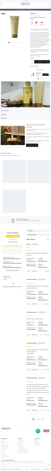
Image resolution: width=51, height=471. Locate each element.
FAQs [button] (2, 443)
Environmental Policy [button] (21, 446)
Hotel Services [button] (37, 440)
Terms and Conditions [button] (35, 469)
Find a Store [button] (3, 451)
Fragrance (3, 114)
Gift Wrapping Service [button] (5, 446)
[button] (1, 4)
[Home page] (25, 4)
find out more (30, 145)
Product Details (5, 110)
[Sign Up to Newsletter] (48, 464)
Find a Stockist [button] (3, 449)
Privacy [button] (27, 469)
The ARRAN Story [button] (21, 440)
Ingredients (4, 118)
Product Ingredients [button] (21, 448)
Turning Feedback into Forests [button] (23, 451)
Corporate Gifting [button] (37, 443)
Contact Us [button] (3, 440)
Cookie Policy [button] (3, 457)
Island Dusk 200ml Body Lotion (38, 73)
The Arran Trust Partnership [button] (22, 449)
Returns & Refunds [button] (4, 448)
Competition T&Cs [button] (46, 469)
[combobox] (24, 7)
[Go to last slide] (31, 75)
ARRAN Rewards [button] (4, 454)
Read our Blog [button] (20, 443)
